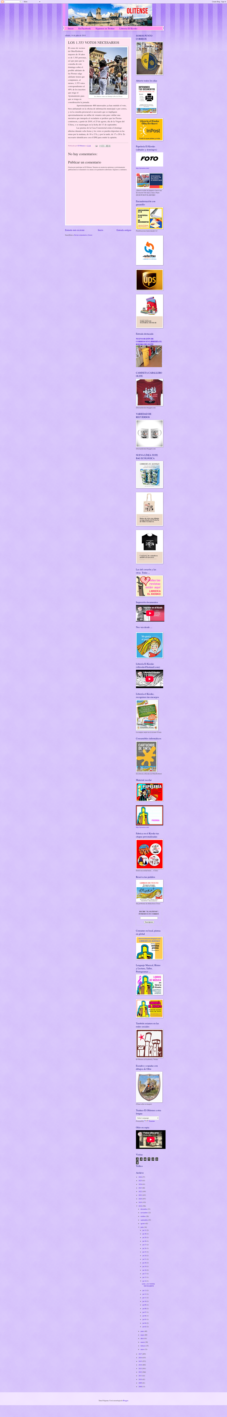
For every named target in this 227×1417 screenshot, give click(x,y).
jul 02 (144, 1326)
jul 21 (144, 1259)
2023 (140, 1188)
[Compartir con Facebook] (107, 146)
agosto (143, 1223)
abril (142, 1338)
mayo (142, 1335)
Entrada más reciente (75, 229)
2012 (140, 1372)
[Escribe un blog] (103, 146)
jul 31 (144, 1230)
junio (142, 1331)
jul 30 (144, 1234)
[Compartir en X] (105, 146)
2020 (140, 1199)
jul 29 (144, 1237)
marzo (143, 1342)
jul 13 (144, 1290)
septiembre (144, 1220)
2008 (140, 1386)
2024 (140, 1184)
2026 (140, 1177)
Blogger (125, 1400)
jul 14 (144, 1281)
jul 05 (144, 1319)
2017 (140, 1354)
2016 (140, 1357)
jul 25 (144, 1252)
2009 (140, 1383)
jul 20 (144, 1263)
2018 (140, 1206)
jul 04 (144, 1323)
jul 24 (144, 1255)
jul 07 (144, 1312)
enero (143, 1349)
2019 (140, 1202)
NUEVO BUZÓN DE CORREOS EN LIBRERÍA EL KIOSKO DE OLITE (149, 341)
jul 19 (144, 1266)
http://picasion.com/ (142, 168)
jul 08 (144, 1308)
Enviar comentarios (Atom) (83, 235)
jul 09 (144, 1305)
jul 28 (144, 1241)
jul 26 (144, 1248)
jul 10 (144, 1301)
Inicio (71, 28)
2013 (140, 1368)
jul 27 (144, 1244)
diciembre (144, 1209)
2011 (140, 1376)
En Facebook (84, 28)
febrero (143, 1346)
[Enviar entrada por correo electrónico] (96, 146)
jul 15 (144, 1277)
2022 (140, 1191)
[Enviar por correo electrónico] (100, 146)
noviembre (144, 1212)
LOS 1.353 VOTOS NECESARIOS (148, 1285)
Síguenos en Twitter (105, 28)
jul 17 (144, 1273)
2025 (140, 1180)
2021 (140, 1195)
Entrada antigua (124, 229)
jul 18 (144, 1270)
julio (142, 1227)
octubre (143, 1216)
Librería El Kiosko (128, 28)
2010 (140, 1379)
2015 (140, 1361)
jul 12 (144, 1294)
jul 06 (144, 1316)
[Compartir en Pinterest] (109, 146)
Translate (152, 1121)
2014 (140, 1365)
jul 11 (144, 1297)
